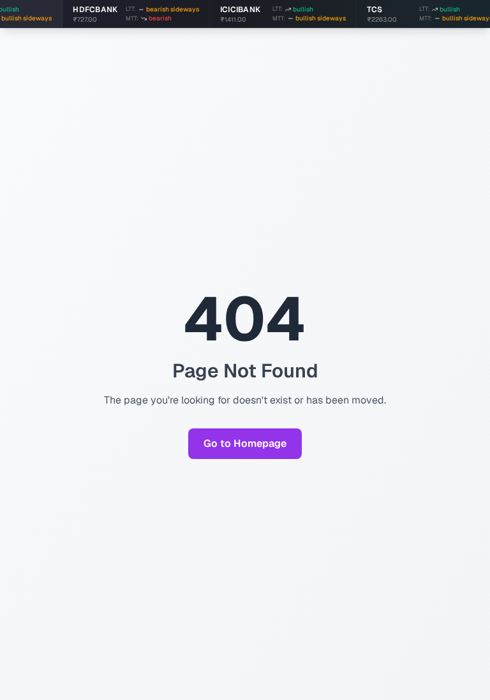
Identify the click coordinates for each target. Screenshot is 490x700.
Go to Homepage (245, 443)
